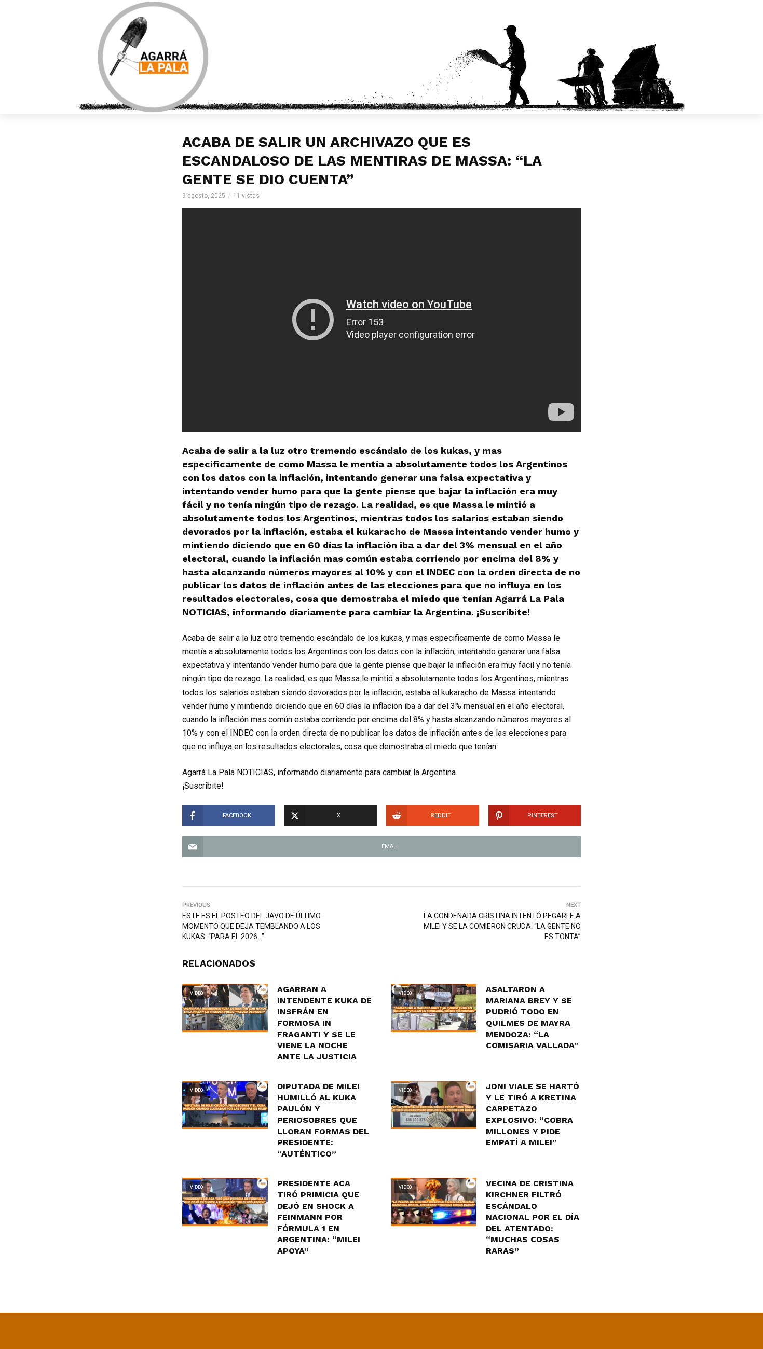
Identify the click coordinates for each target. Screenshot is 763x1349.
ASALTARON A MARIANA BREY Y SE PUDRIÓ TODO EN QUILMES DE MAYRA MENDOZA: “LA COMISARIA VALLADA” (532, 1017)
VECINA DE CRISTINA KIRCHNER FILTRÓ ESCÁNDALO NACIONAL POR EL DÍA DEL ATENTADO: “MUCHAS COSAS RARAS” (532, 1217)
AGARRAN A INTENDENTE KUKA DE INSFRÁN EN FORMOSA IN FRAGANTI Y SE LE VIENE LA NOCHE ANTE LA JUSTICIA (324, 1023)
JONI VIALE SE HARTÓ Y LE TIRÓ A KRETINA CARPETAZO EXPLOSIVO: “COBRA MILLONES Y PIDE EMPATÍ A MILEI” (532, 1114)
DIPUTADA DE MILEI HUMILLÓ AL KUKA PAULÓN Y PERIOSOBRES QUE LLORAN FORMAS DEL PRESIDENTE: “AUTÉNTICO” (323, 1120)
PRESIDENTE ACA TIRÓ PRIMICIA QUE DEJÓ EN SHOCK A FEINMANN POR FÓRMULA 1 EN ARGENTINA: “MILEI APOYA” (318, 1217)
